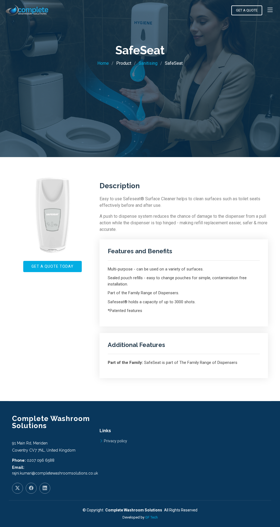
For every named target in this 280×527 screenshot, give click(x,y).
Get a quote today (52, 266)
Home (103, 63)
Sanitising (148, 63)
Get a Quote (247, 10)
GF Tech (151, 517)
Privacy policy (115, 441)
